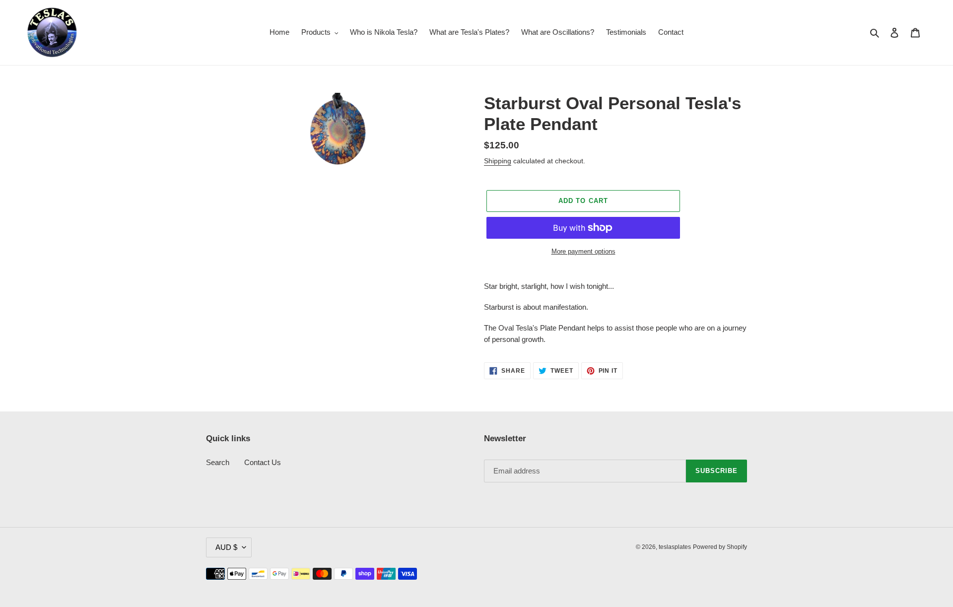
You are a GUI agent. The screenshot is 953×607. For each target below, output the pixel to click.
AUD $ (226, 547)
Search (217, 462)
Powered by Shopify (720, 546)
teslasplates (675, 546)
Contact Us (262, 462)
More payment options (583, 251)
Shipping (497, 161)
